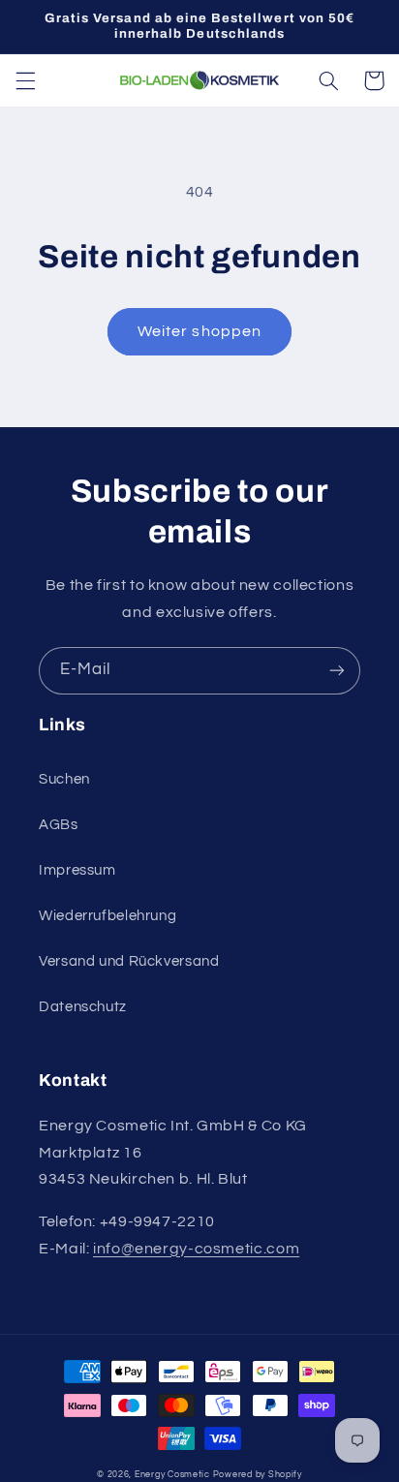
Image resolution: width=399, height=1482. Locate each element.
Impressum (77, 870)
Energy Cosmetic (172, 1474)
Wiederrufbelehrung (107, 916)
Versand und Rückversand (129, 961)
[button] (25, 80)
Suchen (64, 779)
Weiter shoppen (199, 331)
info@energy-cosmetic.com (196, 1248)
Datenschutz (83, 1007)
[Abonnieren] (337, 671)
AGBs (58, 825)
